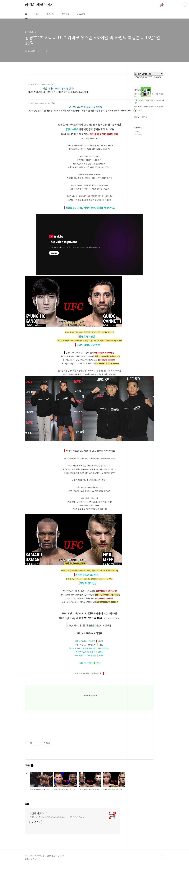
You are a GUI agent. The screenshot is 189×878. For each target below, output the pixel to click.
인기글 (144, 117)
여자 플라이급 (103, 648)
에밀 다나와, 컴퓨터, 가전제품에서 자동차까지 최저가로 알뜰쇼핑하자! (58, 91)
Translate (156, 76)
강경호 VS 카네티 (86, 663)
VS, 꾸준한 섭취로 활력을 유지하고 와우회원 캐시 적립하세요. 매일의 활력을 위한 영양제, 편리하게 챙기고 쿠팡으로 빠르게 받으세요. (85, 110)
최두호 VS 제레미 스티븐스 (85, 641)
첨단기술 (66, 14)
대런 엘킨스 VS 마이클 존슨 (86, 655)
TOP (162, 857)
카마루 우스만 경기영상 (86, 574)
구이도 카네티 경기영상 (88, 344)
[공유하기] (35, 743)
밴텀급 (98, 663)
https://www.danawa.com (39, 84)
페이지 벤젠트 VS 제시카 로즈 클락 (83, 648)
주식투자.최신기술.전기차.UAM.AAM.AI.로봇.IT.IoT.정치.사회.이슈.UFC (56, 816)
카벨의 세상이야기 (39, 5)
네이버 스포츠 (71, 129)
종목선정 (50, 14)
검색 (156, 5)
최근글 (136, 117)
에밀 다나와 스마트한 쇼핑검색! (58, 88)
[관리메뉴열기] (184, 4)
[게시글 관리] (38, 743)
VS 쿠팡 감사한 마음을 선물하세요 (85, 107)
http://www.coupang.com (39, 103)
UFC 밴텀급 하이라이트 (102, 207)
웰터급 (100, 652)
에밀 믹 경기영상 (88, 583)
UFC (37, 14)
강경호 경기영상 (87, 336)
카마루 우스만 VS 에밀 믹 (86, 652)
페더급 (100, 641)
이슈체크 (81, 14)
